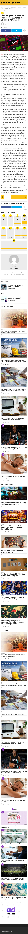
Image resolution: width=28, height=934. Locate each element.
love (17, 237)
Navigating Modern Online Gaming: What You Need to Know (14, 503)
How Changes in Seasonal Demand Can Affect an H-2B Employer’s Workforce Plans (13, 361)
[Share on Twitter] (16, 30)
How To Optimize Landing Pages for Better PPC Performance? (17, 297)
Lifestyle (3, 329)
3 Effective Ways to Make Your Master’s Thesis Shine (15, 286)
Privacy (7, 929)
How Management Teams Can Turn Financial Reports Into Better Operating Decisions (14, 390)
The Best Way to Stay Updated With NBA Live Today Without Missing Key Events (14, 448)
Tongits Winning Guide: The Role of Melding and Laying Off (14, 574)
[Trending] (3, 425)
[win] (2, 13)
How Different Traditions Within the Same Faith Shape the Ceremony (13, 331)
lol (10, 225)
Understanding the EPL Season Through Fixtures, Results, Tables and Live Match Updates (12, 880)
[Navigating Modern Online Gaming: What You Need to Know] (14, 493)
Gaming (3, 10)
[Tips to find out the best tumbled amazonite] (14, 836)
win (24, 225)
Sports (2, 769)
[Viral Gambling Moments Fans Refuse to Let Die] (14, 541)
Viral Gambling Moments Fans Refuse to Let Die (12, 551)
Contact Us (13, 929)
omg (17, 225)
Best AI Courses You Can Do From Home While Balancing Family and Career (12, 419)
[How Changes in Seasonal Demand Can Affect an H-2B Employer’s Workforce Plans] (14, 348)
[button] (26, 2)
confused (14, 250)
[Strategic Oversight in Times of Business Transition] (14, 852)
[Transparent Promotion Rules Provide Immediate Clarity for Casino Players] (14, 516)
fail (3, 237)
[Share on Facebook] (6, 30)
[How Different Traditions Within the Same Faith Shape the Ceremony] (14, 318)
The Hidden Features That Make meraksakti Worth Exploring (12, 598)
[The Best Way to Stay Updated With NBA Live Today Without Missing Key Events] (14, 435)
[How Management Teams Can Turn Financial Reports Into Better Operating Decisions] (14, 377)
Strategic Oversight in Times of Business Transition (13, 861)
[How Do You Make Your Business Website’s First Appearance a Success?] (14, 889)
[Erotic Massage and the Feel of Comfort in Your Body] (14, 464)
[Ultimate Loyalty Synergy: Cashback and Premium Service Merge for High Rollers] (14, 611)
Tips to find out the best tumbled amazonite (13, 844)
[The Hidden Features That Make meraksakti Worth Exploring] (14, 588)
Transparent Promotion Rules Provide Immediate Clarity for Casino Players (12, 527)
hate (24, 237)
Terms (2, 929)
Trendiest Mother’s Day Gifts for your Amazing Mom (11, 826)
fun (3, 225)
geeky (10, 237)
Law (1, 358)
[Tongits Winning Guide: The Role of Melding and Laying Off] (14, 564)
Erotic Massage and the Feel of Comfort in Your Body (13, 477)
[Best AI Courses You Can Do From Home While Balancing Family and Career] (14, 406)
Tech (2, 740)
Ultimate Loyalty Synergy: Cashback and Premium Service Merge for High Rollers (12, 622)
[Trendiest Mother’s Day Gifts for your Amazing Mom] (14, 818)
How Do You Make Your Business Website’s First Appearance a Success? (13, 898)
